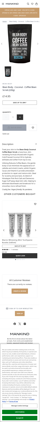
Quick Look (20, 256)
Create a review (19, 291)
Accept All (19, 418)
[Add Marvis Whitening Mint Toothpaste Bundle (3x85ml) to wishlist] (35, 204)
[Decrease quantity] (6, 117)
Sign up (20, 313)
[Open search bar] (28, 4)
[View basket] (36, 4)
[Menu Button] (2, 4)
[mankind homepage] (12, 4)
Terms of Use (13, 401)
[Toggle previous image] (1, 43)
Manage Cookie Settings (19, 406)
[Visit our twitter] (19, 323)
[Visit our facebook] (14, 323)
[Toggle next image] (37, 43)
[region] (19, 383)
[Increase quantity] (20, 117)
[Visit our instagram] (24, 323)
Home (5, 21)
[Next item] (35, 230)
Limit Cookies (19, 412)
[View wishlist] (32, 4)
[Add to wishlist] (33, 127)
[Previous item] (3, 230)
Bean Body (7, 84)
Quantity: (7, 112)
